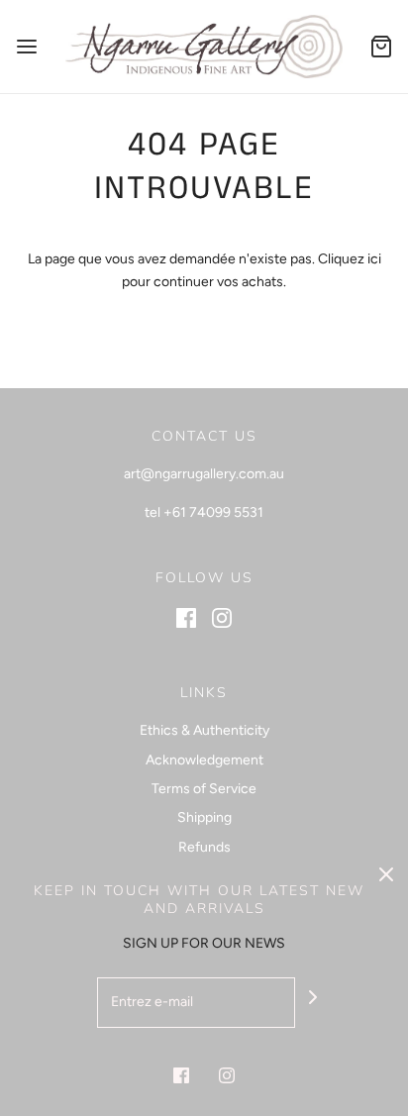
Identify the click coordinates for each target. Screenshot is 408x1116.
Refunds (204, 847)
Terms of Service (204, 788)
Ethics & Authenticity (204, 730)
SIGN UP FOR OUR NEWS (204, 943)
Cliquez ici (349, 259)
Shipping (204, 817)
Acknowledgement (204, 760)
